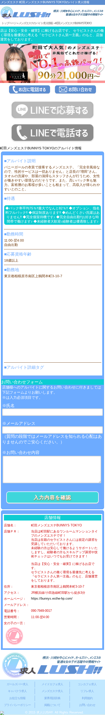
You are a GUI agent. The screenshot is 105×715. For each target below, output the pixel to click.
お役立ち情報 (17, 698)
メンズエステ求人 (52, 691)
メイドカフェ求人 (52, 684)
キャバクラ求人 (17, 691)
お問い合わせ (87, 705)
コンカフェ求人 (87, 684)
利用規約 (87, 698)
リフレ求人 (87, 691)
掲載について (52, 705)
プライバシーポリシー (17, 705)
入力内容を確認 (52, 497)
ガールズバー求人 (17, 684)
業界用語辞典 (52, 698)
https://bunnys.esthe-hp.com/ (52, 598)
